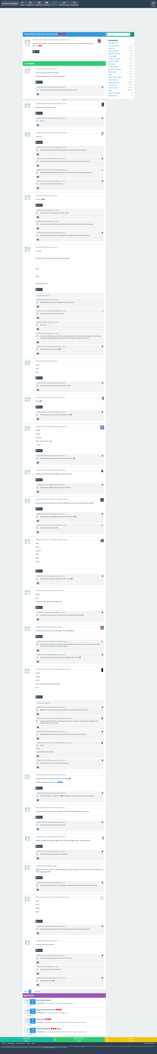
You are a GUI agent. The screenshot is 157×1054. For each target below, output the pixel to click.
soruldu (68, 39)
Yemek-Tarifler (113, 88)
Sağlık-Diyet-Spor (113, 82)
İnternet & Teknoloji (114, 69)
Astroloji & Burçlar (114, 53)
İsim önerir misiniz (44, 1000)
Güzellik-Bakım (113, 66)
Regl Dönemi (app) (114, 93)
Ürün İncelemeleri (114, 45)
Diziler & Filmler (113, 61)
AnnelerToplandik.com (149, 1043)
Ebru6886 (56, 1003)
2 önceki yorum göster (43, 703)
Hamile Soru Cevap (64, 5)
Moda (110, 74)
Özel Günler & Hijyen (115, 77)
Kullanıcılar (47, 5)
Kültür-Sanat (112, 72)
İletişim (3, 1043)
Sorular (22, 5)
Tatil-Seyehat (112, 85)
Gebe (28, 1043)
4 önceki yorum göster (43, 295)
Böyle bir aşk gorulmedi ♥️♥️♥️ (49, 1010)
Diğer (41, 39)
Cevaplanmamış (30, 5)
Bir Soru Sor (54, 5)
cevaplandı (54, 68)
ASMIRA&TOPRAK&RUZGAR (62, 1022)
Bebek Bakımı (74, 5)
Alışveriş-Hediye (113, 51)
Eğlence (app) (112, 95)
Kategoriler (39, 5)
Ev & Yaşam (112, 64)
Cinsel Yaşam (112, 56)
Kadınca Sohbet (10, 3)
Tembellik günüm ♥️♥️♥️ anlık (49, 1029)
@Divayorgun (44, 213)
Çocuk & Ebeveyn (113, 59)
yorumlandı (62, 87)
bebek (33, 1043)
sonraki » (38, 991)
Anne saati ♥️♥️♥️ (44, 1019)
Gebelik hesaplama (20, 1043)
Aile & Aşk (45, 1022)
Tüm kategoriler (113, 43)
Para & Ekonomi (113, 80)
